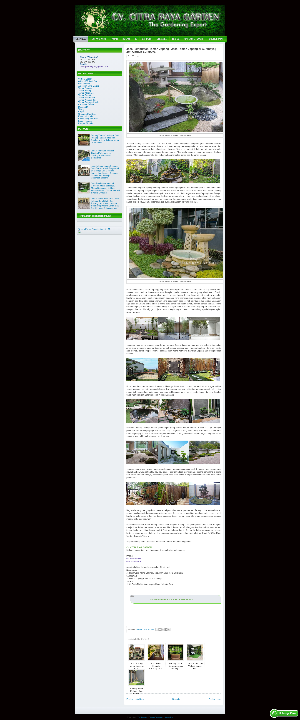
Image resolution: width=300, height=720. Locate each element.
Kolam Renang (85, 121)
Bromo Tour (169, 717)
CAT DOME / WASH (193, 39)
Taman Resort (84, 95)
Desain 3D (83, 107)
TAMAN (114, 39)
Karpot (81, 111)
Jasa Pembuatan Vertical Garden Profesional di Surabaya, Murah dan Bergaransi (102, 154)
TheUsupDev (143, 717)
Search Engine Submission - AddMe (94, 229)
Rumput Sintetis (85, 123)
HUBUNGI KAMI (215, 39)
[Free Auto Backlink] (88, 231)
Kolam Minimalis (85, 116)
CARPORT (147, 39)
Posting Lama (214, 699)
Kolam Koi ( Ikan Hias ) (88, 119)
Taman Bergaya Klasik (88, 102)
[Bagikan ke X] (163, 629)
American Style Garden (88, 86)
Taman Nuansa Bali (87, 100)
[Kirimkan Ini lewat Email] (157, 629)
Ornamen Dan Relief (87, 114)
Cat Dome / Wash (86, 104)
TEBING (176, 39)
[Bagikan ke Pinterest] (168, 629)
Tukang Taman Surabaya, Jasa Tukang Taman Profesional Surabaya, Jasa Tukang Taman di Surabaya (105, 139)
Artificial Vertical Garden (89, 81)
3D (136, 39)
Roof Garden (84, 83)
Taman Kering (84, 90)
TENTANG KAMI (98, 39)
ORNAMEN (162, 39)
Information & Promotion (144, 629)
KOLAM (126, 39)
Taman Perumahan (86, 97)
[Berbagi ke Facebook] (166, 629)
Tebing (81, 109)
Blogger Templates (156, 717)
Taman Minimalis (86, 93)
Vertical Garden (85, 79)
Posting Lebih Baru (135, 699)
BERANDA (81, 39)
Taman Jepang (85, 88)
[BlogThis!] (160, 629)
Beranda (176, 699)
